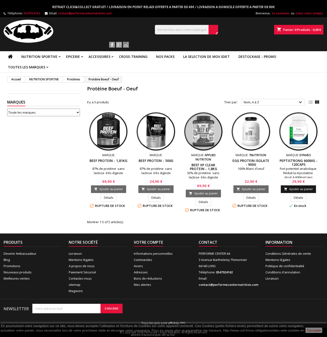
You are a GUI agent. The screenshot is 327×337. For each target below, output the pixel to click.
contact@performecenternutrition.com (85, 13)
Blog (7, 260)
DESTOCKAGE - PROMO (257, 56)
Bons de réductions (148, 278)
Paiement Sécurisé (82, 272)
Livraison (75, 253)
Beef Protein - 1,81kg (108, 160)
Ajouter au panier (108, 189)
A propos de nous (82, 266)
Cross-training (133, 56)
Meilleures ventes (17, 278)
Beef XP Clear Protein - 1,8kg (203, 167)
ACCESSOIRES (99, 56)
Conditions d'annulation (282, 272)
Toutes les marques (26, 67)
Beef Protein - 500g (156, 160)
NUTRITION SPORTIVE (39, 56)
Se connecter (281, 13)
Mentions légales (81, 260)
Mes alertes (142, 284)
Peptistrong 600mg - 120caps (298, 162)
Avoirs (138, 266)
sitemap (74, 284)
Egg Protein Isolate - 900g (250, 162)
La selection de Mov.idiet (206, 56)
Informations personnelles (153, 253)
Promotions (12, 266)
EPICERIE (73, 56)
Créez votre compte (309, 13)
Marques (16, 102)
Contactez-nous (80, 278)
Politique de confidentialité (284, 266)
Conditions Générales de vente (288, 253)
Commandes (143, 260)
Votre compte (148, 242)
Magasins (76, 291)
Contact (208, 242)
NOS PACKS (165, 56)
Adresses (141, 272)
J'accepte (314, 330)
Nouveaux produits (18, 272)
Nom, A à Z (273, 102)
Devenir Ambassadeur (20, 253)
